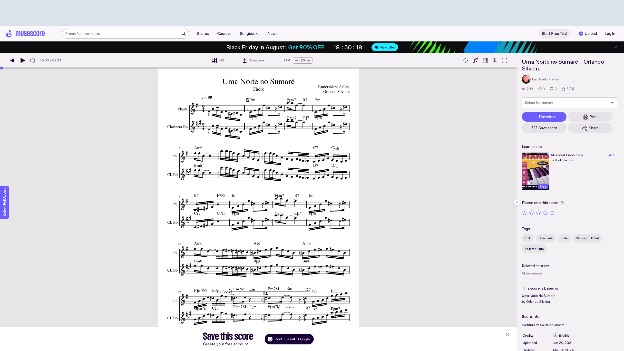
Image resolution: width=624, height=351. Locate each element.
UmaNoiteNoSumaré (538, 296)
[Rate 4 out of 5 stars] (545, 212)
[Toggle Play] (22, 60)
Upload (591, 33)
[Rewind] (12, 60)
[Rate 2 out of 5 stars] (532, 212)
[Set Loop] (33, 60)
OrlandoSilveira (538, 301)
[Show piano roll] (485, 60)
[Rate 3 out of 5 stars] (538, 212)
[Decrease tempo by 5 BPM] (297, 60)
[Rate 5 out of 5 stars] (552, 212)
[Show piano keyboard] (475, 60)
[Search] (183, 33)
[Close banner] (615, 47)
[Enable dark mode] (465, 60)
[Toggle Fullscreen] (504, 60)
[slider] (1, 68)
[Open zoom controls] (495, 60)
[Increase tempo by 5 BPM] (309, 60)
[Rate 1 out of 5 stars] (525, 212)
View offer (387, 47)
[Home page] (25, 34)
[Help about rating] (562, 203)
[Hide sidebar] (517, 202)
